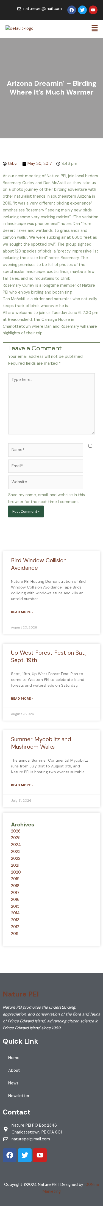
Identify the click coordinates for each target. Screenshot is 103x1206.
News (13, 1083)
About (14, 1070)
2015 (15, 906)
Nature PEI (21, 994)
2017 (15, 892)
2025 (16, 837)
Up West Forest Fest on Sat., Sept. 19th (49, 656)
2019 (15, 879)
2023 (16, 851)
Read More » (22, 612)
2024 (16, 844)
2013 (15, 920)
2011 (14, 933)
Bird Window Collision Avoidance (38, 564)
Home (14, 1057)
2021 (15, 865)
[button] (94, 29)
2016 (15, 899)
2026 (16, 831)
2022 (15, 858)
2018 (15, 885)
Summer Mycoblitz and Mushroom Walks (41, 743)
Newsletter (18, 1095)
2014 (15, 913)
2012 (15, 927)
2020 (16, 872)
